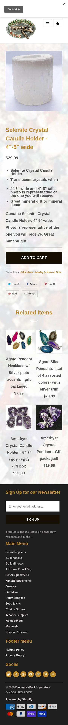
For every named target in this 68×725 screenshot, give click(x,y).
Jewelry (11, 586)
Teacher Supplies (17, 615)
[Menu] (47, 23)
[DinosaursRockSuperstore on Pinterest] (46, 674)
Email (31, 293)
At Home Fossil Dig (18, 569)
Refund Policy (15, 649)
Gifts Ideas (26, 272)
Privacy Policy (15, 655)
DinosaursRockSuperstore (32, 687)
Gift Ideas (12, 592)
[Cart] (57, 23)
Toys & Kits (13, 603)
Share (33, 284)
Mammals (12, 626)
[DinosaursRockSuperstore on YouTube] (31, 674)
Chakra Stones (15, 609)
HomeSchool (14, 620)
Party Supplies (15, 597)
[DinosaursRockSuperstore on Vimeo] (38, 674)
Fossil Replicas (16, 552)
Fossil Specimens (17, 575)
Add (14, 293)
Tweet (15, 284)
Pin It (52, 284)
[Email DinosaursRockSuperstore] (53, 674)
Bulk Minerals (15, 563)
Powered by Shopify (19, 699)
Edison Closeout (17, 632)
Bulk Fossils (14, 557)
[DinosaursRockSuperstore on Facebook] (16, 674)
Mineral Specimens (18, 580)
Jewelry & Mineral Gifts (47, 272)
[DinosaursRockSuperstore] (21, 30)
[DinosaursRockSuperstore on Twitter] (9, 674)
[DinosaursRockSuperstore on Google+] (23, 674)
